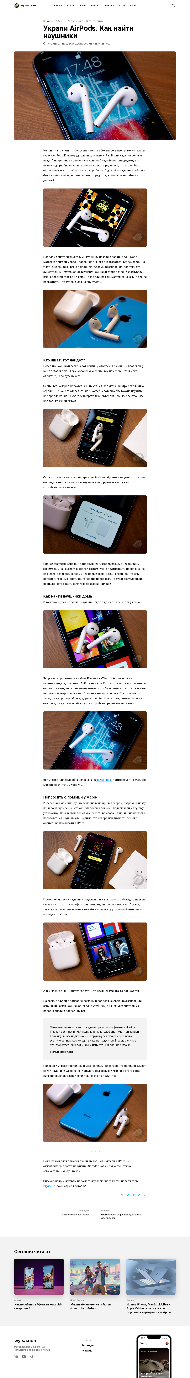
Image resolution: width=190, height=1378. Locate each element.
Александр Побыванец (56, 21)
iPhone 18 (109, 5)
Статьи (70, 5)
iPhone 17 (95, 5)
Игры (73, 1300)
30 (90, 21)
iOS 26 (122, 5)
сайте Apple (104, 779)
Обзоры (82, 5)
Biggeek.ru (49, 1186)
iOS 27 (133, 5)
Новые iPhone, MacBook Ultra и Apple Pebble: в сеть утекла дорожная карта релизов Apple (148, 1308)
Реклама (87, 1350)
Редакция (88, 1345)
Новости (58, 5)
